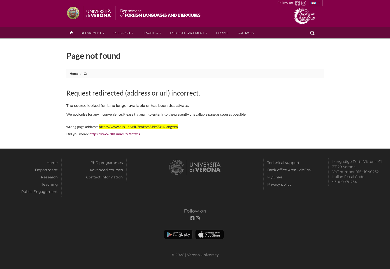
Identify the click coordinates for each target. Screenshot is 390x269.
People (222, 33)
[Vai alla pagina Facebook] (298, 3)
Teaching (150, 33)
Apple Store (209, 234)
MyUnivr (274, 177)
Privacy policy (279, 184)
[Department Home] (159, 13)
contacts (246, 33)
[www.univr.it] (88, 13)
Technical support (283, 163)
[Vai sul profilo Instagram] (303, 3)
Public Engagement (187, 33)
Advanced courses (106, 170)
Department (91, 33)
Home (74, 73)
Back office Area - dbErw (289, 170)
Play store (178, 234)
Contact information (104, 177)
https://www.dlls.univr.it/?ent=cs (114, 134)
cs (85, 73)
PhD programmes (107, 163)
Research (122, 33)
